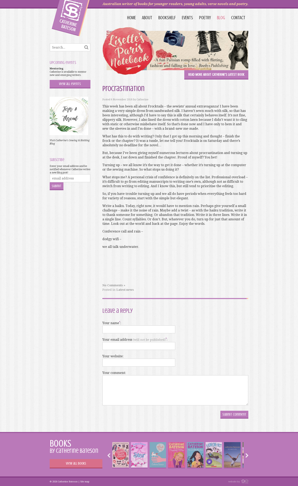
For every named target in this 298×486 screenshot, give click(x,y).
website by (234, 481)
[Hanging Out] (214, 455)
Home (131, 17)
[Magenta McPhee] (176, 455)
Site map (84, 481)
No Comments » (113, 285)
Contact (238, 17)
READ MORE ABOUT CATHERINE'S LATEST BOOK (216, 74)
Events (187, 17)
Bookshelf (167, 17)
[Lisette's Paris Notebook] (120, 455)
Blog (221, 17)
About (147, 17)
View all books (76, 463)
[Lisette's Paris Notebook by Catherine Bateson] (175, 51)
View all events (70, 84)
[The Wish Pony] (158, 455)
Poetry (205, 17)
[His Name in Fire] (232, 455)
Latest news (125, 289)
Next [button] (245, 455)
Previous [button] (109, 455)
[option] (120, 455)
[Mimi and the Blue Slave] (195, 455)
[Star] (139, 455)
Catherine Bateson (71, 18)
